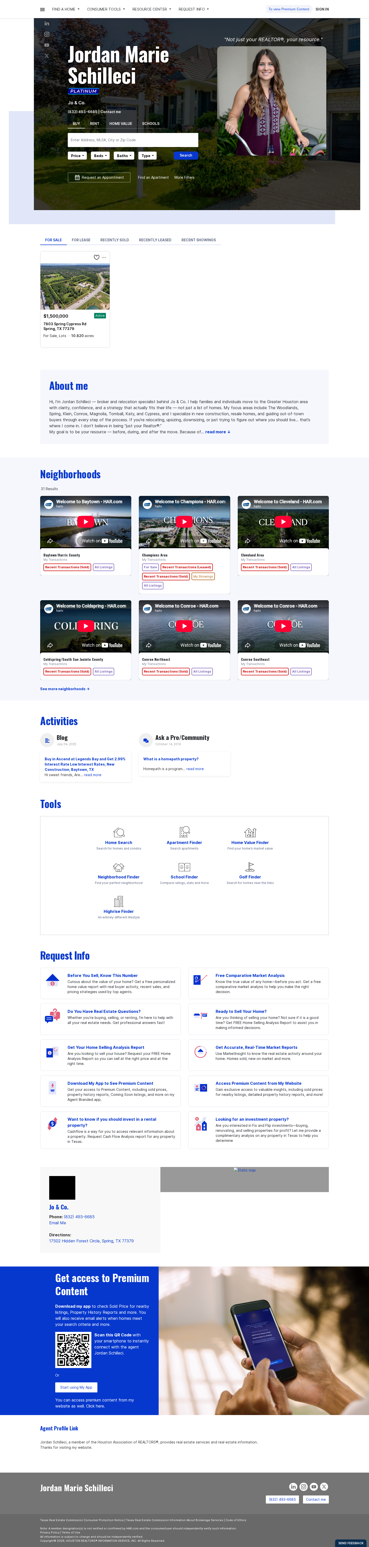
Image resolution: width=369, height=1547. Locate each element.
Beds (98, 156)
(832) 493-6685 (82, 112)
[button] (42, 9)
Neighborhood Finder (119, 876)
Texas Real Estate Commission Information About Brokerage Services (174, 1520)
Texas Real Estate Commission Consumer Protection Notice (82, 1520)
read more (92, 775)
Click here (95, 1406)
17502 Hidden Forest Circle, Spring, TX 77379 (91, 1240)
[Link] (47, 45)
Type (146, 156)
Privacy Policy (49, 1532)
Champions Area (154, 554)
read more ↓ (218, 431)
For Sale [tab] (53, 240)
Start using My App (76, 1387)
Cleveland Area (252, 554)
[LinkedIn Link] (47, 23)
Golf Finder (250, 876)
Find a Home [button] (64, 9)
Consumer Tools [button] (104, 9)
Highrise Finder (119, 911)
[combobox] (133, 140)
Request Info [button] (192, 9)
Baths (122, 156)
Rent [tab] (94, 123)
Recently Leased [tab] (155, 240)
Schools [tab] (150, 123)
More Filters (184, 177)
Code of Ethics (235, 1520)
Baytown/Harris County (61, 554)
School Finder (184, 876)
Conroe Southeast (255, 659)
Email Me (57, 1222)
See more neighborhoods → (65, 689)
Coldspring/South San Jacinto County (73, 659)
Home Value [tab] (120, 123)
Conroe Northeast (156, 659)
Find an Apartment (153, 177)
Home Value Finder (250, 842)
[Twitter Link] (47, 56)
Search (186, 155)
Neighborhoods (70, 473)
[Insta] (47, 34)
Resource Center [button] (150, 9)
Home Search (118, 842)
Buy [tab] (76, 123)
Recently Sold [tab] (114, 240)
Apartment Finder (184, 842)
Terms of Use (71, 1532)
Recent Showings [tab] (198, 240)
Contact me (316, 1499)
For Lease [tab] (81, 240)
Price (76, 156)
